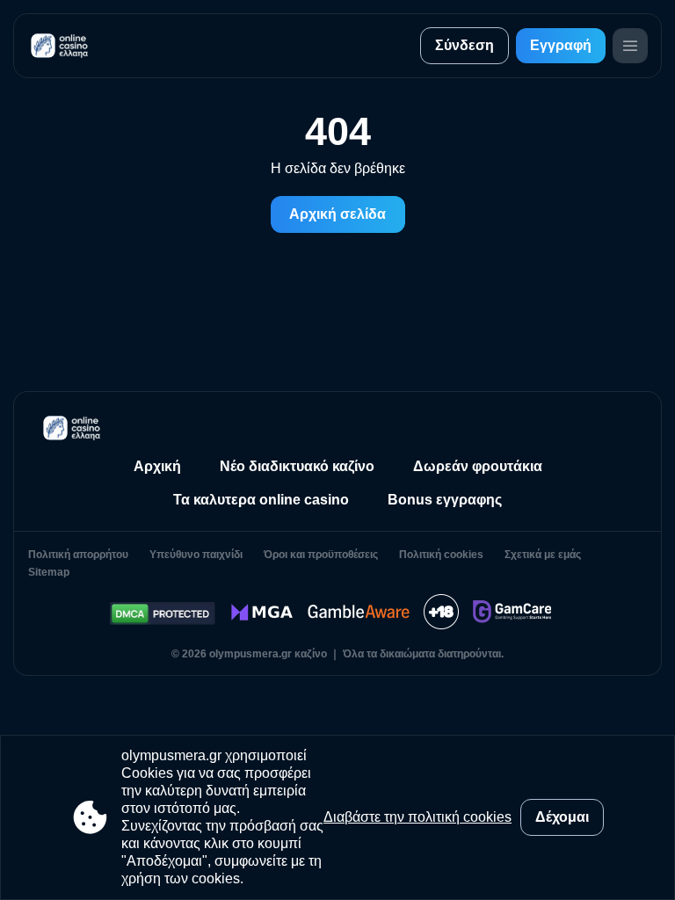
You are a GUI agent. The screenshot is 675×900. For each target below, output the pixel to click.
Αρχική (157, 466)
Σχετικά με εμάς (542, 554)
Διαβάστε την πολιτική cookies (417, 816)
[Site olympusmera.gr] (62, 45)
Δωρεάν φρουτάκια (477, 466)
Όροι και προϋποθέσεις (321, 554)
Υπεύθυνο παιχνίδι (196, 554)
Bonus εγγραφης (445, 499)
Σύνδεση (464, 45)
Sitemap (48, 572)
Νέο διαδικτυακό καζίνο (297, 466)
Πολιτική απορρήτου (78, 554)
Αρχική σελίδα (337, 214)
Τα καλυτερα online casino (261, 499)
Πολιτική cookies (441, 554)
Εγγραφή (561, 45)
